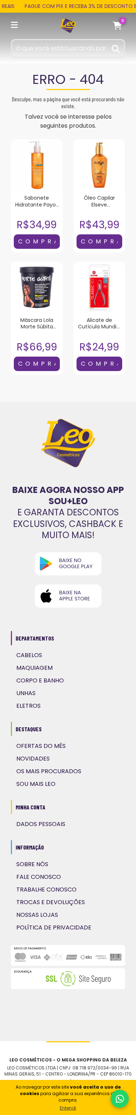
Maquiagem (34, 668)
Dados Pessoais (40, 824)
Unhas (26, 693)
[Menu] (15, 26)
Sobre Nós (32, 864)
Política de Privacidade (53, 927)
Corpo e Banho (40, 680)
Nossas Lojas (37, 915)
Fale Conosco (38, 877)
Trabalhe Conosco (46, 889)
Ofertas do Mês (41, 746)
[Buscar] (116, 48)
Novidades (33, 758)
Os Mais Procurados (48, 771)
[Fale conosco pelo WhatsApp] (120, 1099)
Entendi (68, 1108)
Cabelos (29, 655)
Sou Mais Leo (35, 784)
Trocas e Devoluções (50, 902)
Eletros (28, 706)
